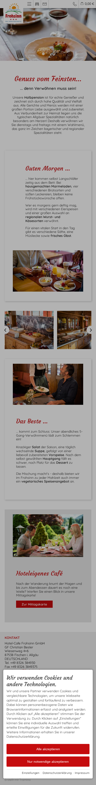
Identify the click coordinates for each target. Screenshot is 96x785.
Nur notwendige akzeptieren (48, 761)
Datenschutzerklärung (57, 773)
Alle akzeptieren (48, 749)
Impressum (82, 773)
